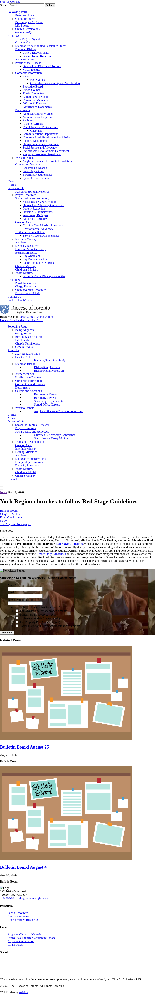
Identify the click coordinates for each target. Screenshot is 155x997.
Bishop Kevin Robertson (37, 56)
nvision (23, 992)
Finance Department (35, 140)
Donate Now (8, 320)
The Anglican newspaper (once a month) (44, 610)
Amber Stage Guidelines (51, 554)
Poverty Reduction (34, 208)
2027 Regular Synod (27, 39)
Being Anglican (24, 15)
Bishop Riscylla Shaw (36, 52)
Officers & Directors (35, 103)
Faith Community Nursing (38, 262)
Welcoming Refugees (35, 215)
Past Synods (37, 79)
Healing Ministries (26, 252)
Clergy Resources (25, 286)
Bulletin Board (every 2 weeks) (38, 614)
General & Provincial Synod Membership (55, 83)
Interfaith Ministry (26, 239)
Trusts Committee (33, 93)
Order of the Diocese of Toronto (42, 66)
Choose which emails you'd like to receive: (34, 607)
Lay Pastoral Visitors (35, 259)
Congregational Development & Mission (47, 137)
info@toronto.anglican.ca (33, 898)
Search (4, 5)
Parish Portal (15, 944)
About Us (13, 35)
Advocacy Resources (35, 218)
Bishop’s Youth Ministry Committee (44, 276)
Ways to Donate (24, 157)
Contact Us (14, 296)
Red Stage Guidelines (69, 543)
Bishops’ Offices (33, 123)
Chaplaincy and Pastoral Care (40, 127)
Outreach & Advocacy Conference (43, 205)
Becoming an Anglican (29, 22)
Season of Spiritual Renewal (32, 191)
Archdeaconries (24, 59)
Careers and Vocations (28, 164)
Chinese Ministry (25, 266)
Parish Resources (25, 283)
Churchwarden (44, 316)
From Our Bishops (11, 517)
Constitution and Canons (30, 384)
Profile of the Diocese (28, 62)
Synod (26, 76)
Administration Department (39, 117)
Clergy (31, 316)
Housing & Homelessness (38, 211)
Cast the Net (22, 42)
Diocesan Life (16, 188)
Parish (22, 316)
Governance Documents (37, 106)
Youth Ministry (24, 272)
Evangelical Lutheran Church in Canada (32, 937)
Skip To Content (10, 1)
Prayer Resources (25, 195)
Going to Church (25, 18)
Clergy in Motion (10, 514)
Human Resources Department (41, 144)
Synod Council (32, 89)
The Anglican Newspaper (15, 524)
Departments (22, 110)
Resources (14, 279)
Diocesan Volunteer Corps (30, 249)
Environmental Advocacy (38, 228)
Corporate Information (28, 73)
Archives (28, 120)
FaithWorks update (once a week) (40, 618)
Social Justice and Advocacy (40, 147)
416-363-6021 (8, 898)
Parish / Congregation (20, 599)
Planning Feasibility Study (49, 360)
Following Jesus (17, 12)
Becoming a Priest (33, 171)
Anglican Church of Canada (24, 934)
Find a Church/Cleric (27, 293)
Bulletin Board (9, 510)
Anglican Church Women (38, 113)
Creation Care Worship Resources (43, 225)
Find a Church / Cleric (29, 320)
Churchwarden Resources (30, 289)
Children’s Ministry (26, 269)
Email (12, 592)
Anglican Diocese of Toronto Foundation (47, 161)
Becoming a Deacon (35, 167)
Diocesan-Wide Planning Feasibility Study (40, 45)
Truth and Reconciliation (30, 232)
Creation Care (23, 222)
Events (12, 184)
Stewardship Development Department (46, 150)
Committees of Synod (36, 96)
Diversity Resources (27, 245)
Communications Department (40, 134)
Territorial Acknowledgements (41, 235)
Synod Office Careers (36, 178)
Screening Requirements (37, 174)
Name (12, 585)
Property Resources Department (42, 154)
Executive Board (33, 86)
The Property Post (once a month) (40, 622)
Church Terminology (27, 28)
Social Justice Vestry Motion (40, 201)
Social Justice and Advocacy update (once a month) (50, 625)
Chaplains (36, 130)
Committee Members (35, 100)
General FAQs (24, 32)
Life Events (22, 25)
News (11, 181)
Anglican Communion (21, 941)
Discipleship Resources (29, 462)
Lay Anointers (31, 256)
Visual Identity (31, 69)
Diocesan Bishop (25, 49)
